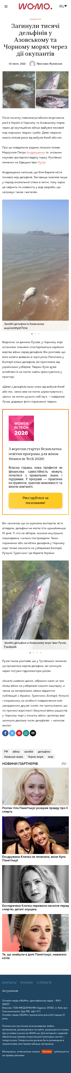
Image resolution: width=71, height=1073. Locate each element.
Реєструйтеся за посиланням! (35, 500)
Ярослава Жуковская (49, 63)
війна (16, 751)
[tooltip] (5, 733)
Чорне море (35, 756)
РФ (6, 751)
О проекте (44, 982)
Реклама (26, 982)
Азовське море (13, 756)
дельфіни (44, 751)
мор (50, 756)
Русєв (41, 162)
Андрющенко (36, 152)
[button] (64, 6)
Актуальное (10, 991)
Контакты (9, 982)
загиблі (28, 751)
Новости (35, 19)
